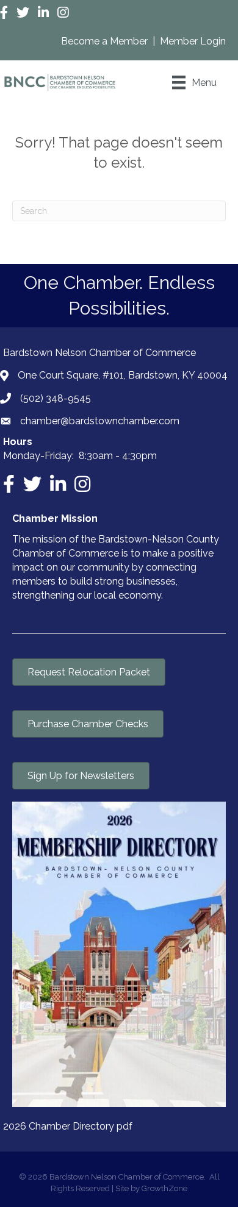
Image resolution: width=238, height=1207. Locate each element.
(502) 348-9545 (55, 398)
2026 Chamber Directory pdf (67, 1126)
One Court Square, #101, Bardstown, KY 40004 (123, 375)
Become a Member (105, 41)
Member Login (193, 41)
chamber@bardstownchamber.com (99, 421)
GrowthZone (164, 1188)
